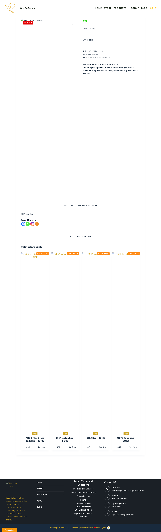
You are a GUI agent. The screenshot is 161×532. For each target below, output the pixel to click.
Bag (90, 57)
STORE (107, 8)
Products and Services (83, 489)
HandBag (106, 57)
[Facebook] (23, 224)
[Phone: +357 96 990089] (107, 497)
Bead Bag (97, 57)
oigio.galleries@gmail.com (123, 514)
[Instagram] (32, 224)
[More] (37, 224)
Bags (95, 54)
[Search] (156, 8)
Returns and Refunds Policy (83, 492)
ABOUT (135, 8)
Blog (144, 8)
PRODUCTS (120, 8)
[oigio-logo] (10, 8)
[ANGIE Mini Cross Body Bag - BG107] (35, 340)
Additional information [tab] (87, 205)
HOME (98, 8)
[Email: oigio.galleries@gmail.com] (107, 513)
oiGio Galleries (26, 8)
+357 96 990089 (119, 498)
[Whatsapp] (28, 224)
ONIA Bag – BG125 (95, 438)
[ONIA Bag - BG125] (96, 340)
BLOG (39, 507)
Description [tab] (68, 205)
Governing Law (83, 496)
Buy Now (42, 447)
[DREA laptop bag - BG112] (65, 340)
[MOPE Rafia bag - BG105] (126, 340)
